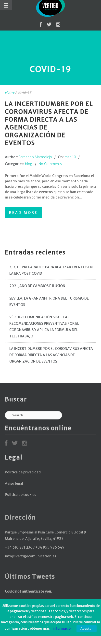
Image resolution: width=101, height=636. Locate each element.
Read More (23, 212)
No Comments (50, 163)
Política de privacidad (23, 472)
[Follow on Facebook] (41, 25)
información (63, 628)
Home (9, 92)
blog (28, 163)
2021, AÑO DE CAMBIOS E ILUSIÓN (37, 286)
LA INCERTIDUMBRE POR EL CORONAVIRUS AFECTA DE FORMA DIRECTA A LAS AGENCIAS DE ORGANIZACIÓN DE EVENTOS (51, 355)
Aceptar (86, 628)
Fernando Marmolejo (35, 157)
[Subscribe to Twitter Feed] (49, 25)
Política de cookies (20, 494)
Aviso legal (14, 483)
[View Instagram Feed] (58, 25)
